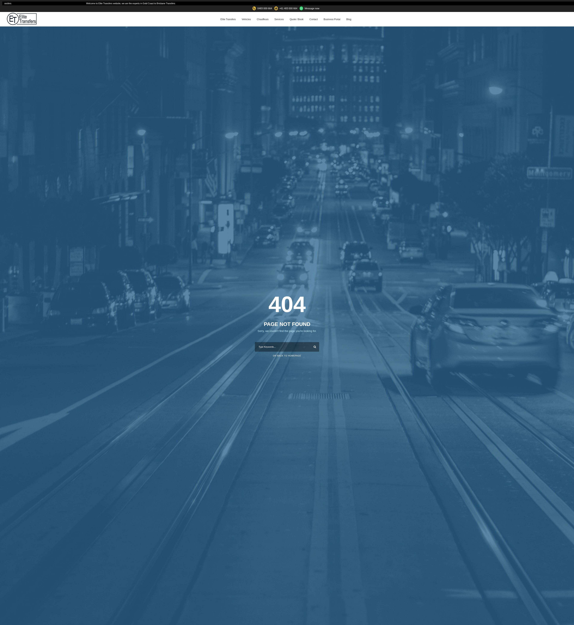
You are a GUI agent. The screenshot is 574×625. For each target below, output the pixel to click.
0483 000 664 (264, 8)
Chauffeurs (262, 19)
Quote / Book (296, 19)
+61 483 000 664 (288, 8)
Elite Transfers (228, 19)
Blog (348, 19)
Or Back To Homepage (287, 355)
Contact (313, 19)
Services (279, 19)
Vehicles (246, 19)
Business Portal (332, 19)
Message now (312, 8)
